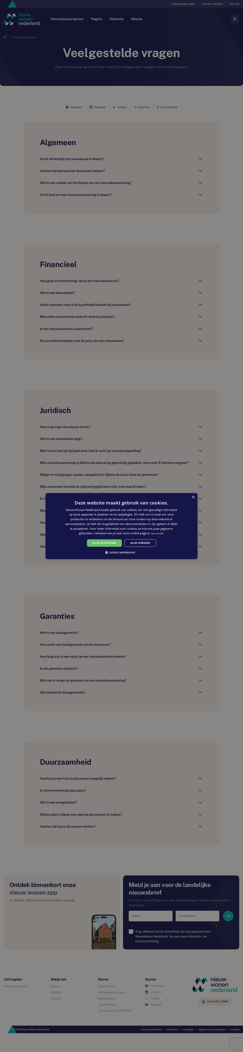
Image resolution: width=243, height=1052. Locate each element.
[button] (121, 552)
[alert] (121, 526)
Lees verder (157, 533)
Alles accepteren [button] (104, 542)
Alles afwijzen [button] (140, 542)
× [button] (193, 497)
